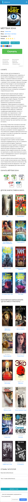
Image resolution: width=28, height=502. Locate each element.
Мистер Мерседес (7, 435)
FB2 (6, 177)
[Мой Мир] (5, 46)
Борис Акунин (7, 462)
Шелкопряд (7, 383)
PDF (11, 184)
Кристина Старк (21, 354)
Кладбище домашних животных (21, 269)
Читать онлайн (5, 42)
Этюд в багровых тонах (20, 410)
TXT (18, 184)
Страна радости (20, 242)
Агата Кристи (7, 327)
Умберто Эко (21, 381)
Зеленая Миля (20, 216)
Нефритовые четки (7, 464)
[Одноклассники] (3, 46)
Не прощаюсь (20, 464)
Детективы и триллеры (10, 33)
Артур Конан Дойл (20, 408)
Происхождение (7, 356)
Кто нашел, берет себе (7, 294)
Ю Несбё (21, 435)
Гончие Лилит (20, 356)
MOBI (21, 177)
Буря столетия (7, 268)
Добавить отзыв (14, 489)
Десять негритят (21, 329)
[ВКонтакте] (1, 46)
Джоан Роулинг (7, 381)
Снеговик (20, 437)
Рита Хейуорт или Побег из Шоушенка (7, 243)
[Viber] (9, 46)
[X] (7, 46)
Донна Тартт (7, 408)
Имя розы (20, 383)
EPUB (14, 177)
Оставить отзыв (15, 42)
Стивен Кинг (7, 437)
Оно (7, 216)
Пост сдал (20, 294)
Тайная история (7, 410)
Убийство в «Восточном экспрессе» (7, 330)
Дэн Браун (7, 354)
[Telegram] (11, 46)
